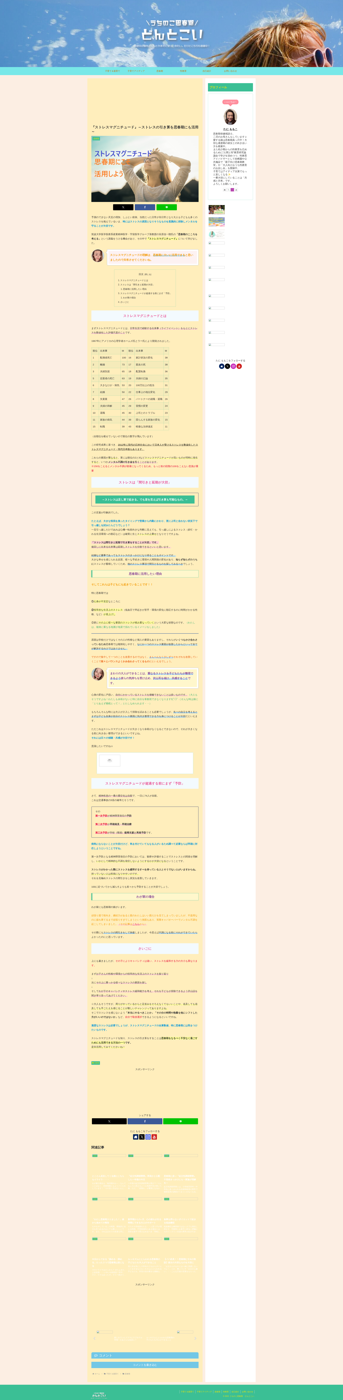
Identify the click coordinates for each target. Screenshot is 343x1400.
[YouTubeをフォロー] (154, 1137)
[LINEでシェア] (166, 207)
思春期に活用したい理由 (135, 289)
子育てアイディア (204, 1392)
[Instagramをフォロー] (148, 1137)
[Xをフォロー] (142, 1137)
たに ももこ (230, 129)
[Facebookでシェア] (145, 207)
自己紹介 (235, 1392)
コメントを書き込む (145, 1364)
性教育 (226, 1392)
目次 (141, 274)
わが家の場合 (129, 297)
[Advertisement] (145, 102)
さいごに (124, 302)
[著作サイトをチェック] (135, 1137)
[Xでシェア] (123, 207)
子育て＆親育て (187, 1392)
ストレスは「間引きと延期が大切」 (137, 284)
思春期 (96, 1063)
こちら (136, 924)
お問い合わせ (247, 1392)
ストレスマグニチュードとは (134, 280)
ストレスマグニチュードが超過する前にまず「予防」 (146, 293)
